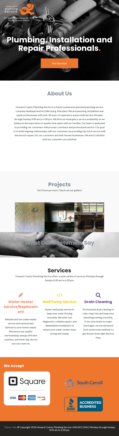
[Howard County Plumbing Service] (19, 12)
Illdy (14, 427)
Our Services (59, 63)
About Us (59, 93)
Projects (59, 184)
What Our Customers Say (59, 243)
